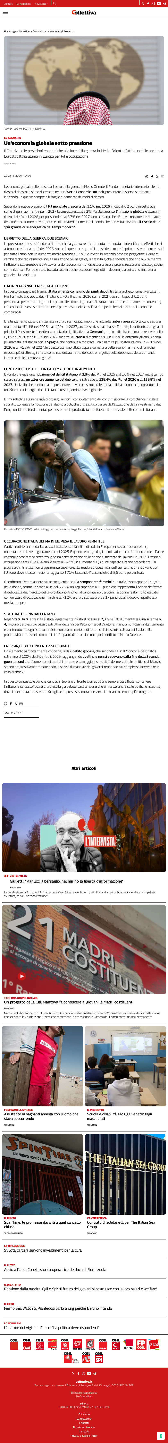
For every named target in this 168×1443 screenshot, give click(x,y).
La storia (84, 1431)
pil (13, 712)
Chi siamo (84, 1414)
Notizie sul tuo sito (84, 1427)
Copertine (24, 31)
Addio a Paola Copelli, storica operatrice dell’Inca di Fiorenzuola (55, 1269)
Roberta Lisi (15, 887)
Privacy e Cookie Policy (84, 1435)
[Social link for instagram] (153, 3)
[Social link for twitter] (142, 3)
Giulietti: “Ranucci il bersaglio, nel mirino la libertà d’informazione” (67, 881)
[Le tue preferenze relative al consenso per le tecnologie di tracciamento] (161, 1436)
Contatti (8, 3)
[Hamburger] (5, 13)
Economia (38, 31)
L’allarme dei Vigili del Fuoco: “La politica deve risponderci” (51, 1327)
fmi (20, 712)
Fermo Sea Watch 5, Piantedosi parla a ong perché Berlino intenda (58, 1308)
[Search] (54, 4)
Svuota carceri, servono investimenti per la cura (43, 1250)
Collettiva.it (84, 1381)
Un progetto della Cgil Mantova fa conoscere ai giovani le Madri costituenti (68, 1002)
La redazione (24, 3)
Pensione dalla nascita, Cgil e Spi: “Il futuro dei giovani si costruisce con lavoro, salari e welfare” (80, 1289)
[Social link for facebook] (148, 3)
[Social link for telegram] (164, 3)
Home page (10, 31)
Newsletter (41, 3)
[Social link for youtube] (159, 3)
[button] (147, 176)
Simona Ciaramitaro (13, 1233)
